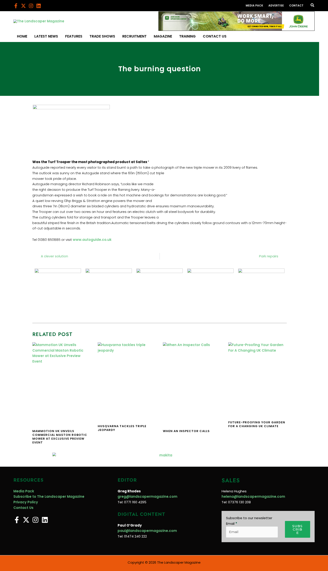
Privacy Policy (25, 502)
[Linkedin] (38, 5)
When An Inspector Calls (186, 431)
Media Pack (23, 491)
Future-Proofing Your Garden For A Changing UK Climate (256, 424)
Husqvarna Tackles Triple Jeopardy (122, 428)
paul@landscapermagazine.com (147, 530)
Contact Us (23, 507)
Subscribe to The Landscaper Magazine (48, 496)
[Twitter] (23, 5)
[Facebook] (15, 5)
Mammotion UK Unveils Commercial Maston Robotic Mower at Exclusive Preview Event (59, 437)
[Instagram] (31, 5)
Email (231, 523)
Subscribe (297, 529)
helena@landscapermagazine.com (253, 496)
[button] (313, 5)
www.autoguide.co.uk (92, 239)
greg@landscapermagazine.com (147, 496)
